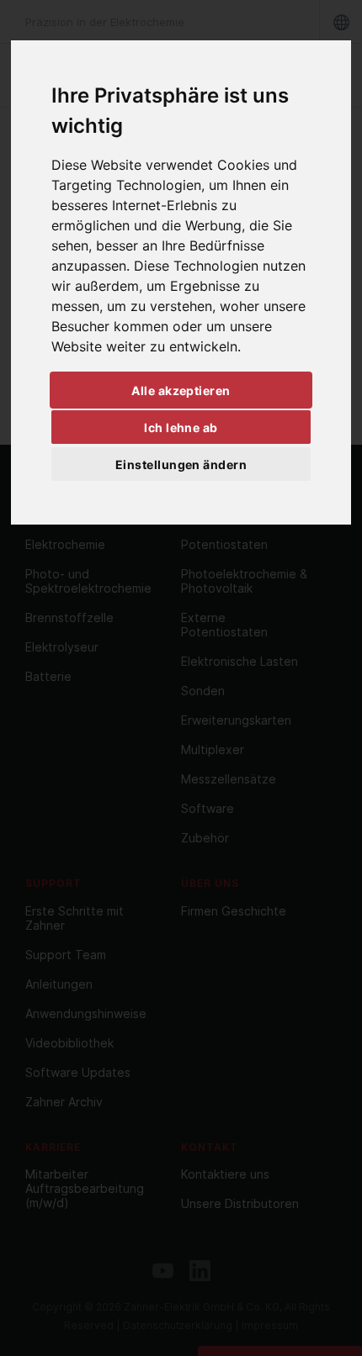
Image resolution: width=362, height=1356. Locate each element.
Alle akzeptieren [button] (181, 390)
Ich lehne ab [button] (181, 427)
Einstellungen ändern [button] (181, 464)
